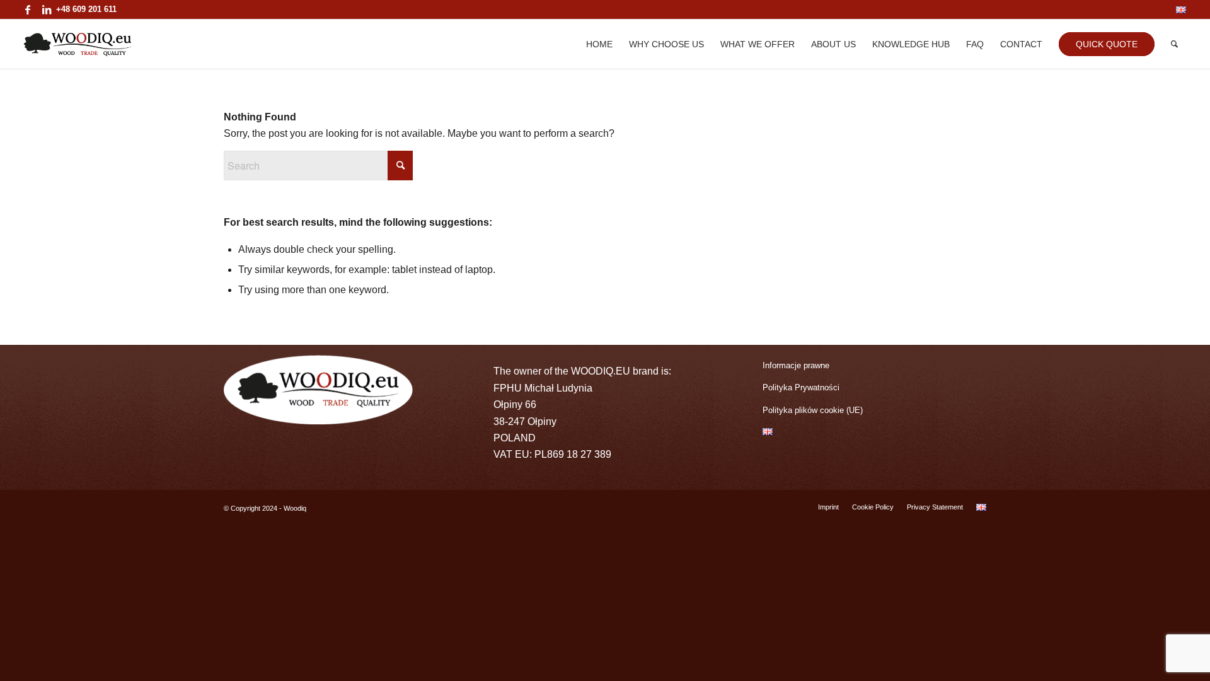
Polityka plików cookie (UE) (813, 410)
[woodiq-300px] (77, 44)
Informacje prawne (796, 365)
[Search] (1174, 44)
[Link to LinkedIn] (46, 9)
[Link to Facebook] (27, 9)
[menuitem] (1178, 10)
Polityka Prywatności (801, 387)
